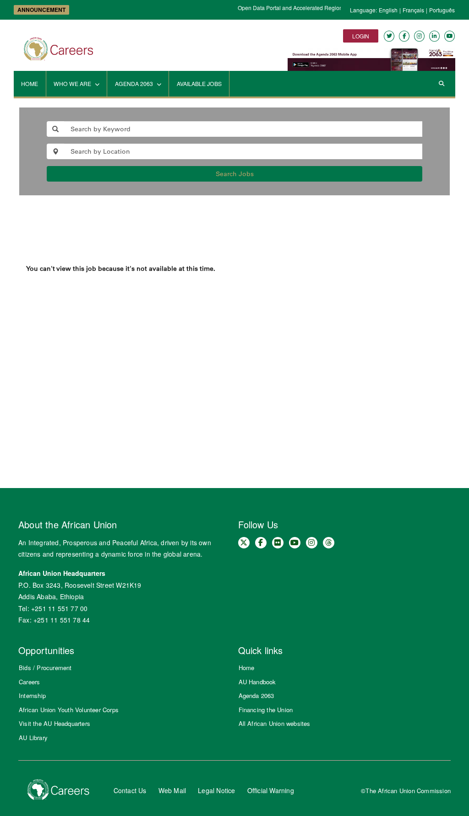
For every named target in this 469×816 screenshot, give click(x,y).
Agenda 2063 (256, 695)
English (388, 10)
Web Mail (172, 790)
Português (442, 10)
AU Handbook (257, 681)
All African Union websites (275, 723)
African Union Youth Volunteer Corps (69, 709)
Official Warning (270, 790)
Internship (32, 695)
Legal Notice (216, 790)
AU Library (33, 737)
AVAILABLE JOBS (199, 83)
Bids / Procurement (45, 667)
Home (247, 667)
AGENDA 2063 (134, 83)
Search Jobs (235, 174)
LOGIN (360, 36)
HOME (29, 83)
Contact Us (130, 790)
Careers (29, 681)
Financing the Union (266, 709)
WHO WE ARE (73, 83)
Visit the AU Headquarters (54, 723)
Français (413, 10)
